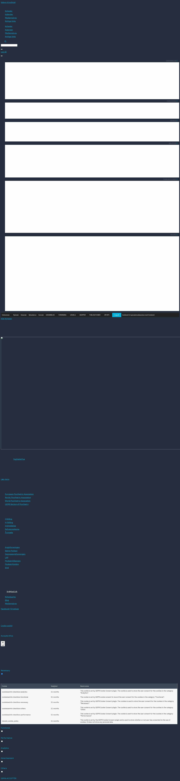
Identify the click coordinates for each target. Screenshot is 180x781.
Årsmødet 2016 (44, 295)
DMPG (41, 205)
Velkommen (5, 315)
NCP (49, 306)
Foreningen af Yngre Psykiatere (24, 79)
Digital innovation (25, 129)
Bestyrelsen (16, 240)
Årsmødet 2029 (23, 265)
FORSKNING (171, 101)
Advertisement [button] (7, 758)
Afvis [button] (11, 636)
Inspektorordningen (92, 91)
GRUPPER (172, 143)
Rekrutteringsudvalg (76, 129)
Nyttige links (10, 21)
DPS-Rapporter (24, 184)
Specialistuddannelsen (71, 83)
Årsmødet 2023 (44, 268)
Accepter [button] (5, 636)
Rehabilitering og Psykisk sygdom (34, 169)
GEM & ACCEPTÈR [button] (8, 778)
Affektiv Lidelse (65, 154)
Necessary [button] (5, 670)
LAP (66, 217)
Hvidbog (43, 184)
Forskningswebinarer (40, 114)
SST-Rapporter (40, 192)
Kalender (9, 14)
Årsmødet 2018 (44, 287)
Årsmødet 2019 (44, 284)
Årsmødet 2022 (44, 272)
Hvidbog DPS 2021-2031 (102, 275)
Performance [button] (6, 738)
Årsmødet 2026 (44, 257)
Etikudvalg (54, 125)
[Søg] (1, 49)
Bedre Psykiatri (61, 209)
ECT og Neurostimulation (22, 133)
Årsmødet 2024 (44, 265)
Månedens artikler (35, 106)
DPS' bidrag (107, 260)
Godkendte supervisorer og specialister (64, 91)
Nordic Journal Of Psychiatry (23, 205)
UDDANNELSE (171, 61)
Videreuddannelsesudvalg (74, 133)
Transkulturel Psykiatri (39, 158)
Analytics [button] (5, 748)
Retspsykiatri (43, 165)
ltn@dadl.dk (12, 591)
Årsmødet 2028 (23, 261)
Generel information (92, 79)
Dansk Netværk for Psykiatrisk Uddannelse (30, 173)
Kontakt (41, 315)
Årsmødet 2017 (44, 291)
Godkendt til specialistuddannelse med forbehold (138, 315)
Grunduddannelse (73, 79)
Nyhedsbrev (32, 315)
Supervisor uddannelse (71, 87)
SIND (65, 228)
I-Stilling (97, 83)
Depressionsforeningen (58, 213)
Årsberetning (68, 188)
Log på (116, 315)
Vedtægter (31, 243)
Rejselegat (15, 66)
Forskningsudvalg (51, 133)
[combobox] (9, 45)
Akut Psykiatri (43, 154)
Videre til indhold (8, 2)
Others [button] (4, 768)
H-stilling (97, 87)
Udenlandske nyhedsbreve (62, 184)
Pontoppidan (45, 299)
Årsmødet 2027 (23, 257)
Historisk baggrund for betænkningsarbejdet (61, 94)
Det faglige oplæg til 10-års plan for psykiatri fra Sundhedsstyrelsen (83, 271)
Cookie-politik (6, 626)
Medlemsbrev (11, 18)
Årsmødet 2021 (44, 276)
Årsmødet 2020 (44, 280)
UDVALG (173, 120)
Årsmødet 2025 (44, 261)
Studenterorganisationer (51, 66)
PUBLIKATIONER (169, 179)
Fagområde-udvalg (51, 129)
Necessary (7, 674)
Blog (19, 243)
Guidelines (26, 192)
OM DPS (173, 235)
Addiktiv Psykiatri (64, 158)
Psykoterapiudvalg (77, 125)
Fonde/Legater (17, 106)
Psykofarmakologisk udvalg (47, 137)
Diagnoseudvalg (26, 125)
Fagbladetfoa (19, 459)
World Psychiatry (28, 213)
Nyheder (8, 11)
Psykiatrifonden (61, 224)
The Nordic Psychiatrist (26, 209)
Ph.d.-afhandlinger (19, 114)
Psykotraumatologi (40, 161)
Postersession (44, 302)
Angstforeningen (60, 205)
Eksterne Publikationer (21, 188)
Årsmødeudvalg (78, 137)
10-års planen (106, 264)
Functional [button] (5, 728)
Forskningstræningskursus (58, 106)
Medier (110, 282)
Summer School (30, 66)
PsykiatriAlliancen (60, 221)
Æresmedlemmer (46, 240)
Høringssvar (42, 188)
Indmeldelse (30, 240)
